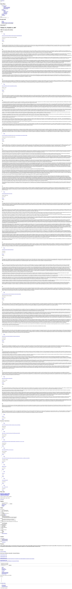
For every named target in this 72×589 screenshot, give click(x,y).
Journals (5, 6)
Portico (5, 514)
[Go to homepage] (2, 0)
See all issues (2, 499)
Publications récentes (4, 466)
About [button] (3, 10)
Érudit (3, 21)
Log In (3, 9)
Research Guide (4, 569)
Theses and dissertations (7, 7)
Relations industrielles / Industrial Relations (7, 22)
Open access (5, 12)
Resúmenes (3, 416)
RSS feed (3, 505)
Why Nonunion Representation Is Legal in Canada (7, 193)
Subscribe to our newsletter (4, 564)
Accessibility (3, 568)
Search (1, 16)
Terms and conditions (3, 551)
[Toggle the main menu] (0, 2)
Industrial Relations (4, 533)
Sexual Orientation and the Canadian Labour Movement (7, 249)
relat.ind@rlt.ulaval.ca (5, 539)
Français (3, 14)
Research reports (6, 8)
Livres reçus (3, 473)
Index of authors (4, 504)
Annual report (5, 13)
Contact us (3, 570)
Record (3, 40)
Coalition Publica (6, 11)
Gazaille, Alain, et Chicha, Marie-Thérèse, (13, 441)
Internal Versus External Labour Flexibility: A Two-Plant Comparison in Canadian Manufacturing (12, 35)
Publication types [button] (4, 5)
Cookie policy (4, 585)
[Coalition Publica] (3, 583)
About (4, 10)
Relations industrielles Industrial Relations (5, 494)
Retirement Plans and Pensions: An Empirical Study (7, 378)
